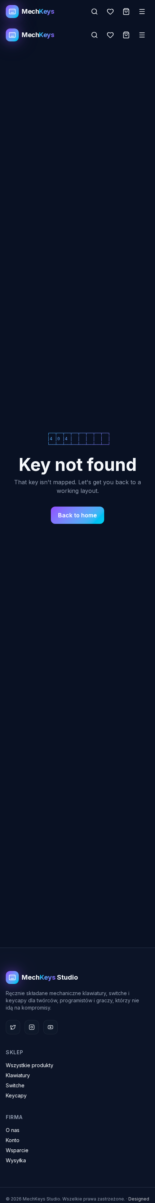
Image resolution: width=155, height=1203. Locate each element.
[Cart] (126, 11)
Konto (12, 1140)
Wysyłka (16, 1160)
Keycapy (16, 1095)
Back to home (77, 515)
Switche (15, 1085)
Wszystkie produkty (29, 1065)
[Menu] (142, 11)
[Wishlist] (110, 11)
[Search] (94, 11)
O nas (12, 1130)
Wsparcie (17, 1150)
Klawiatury (18, 1075)
